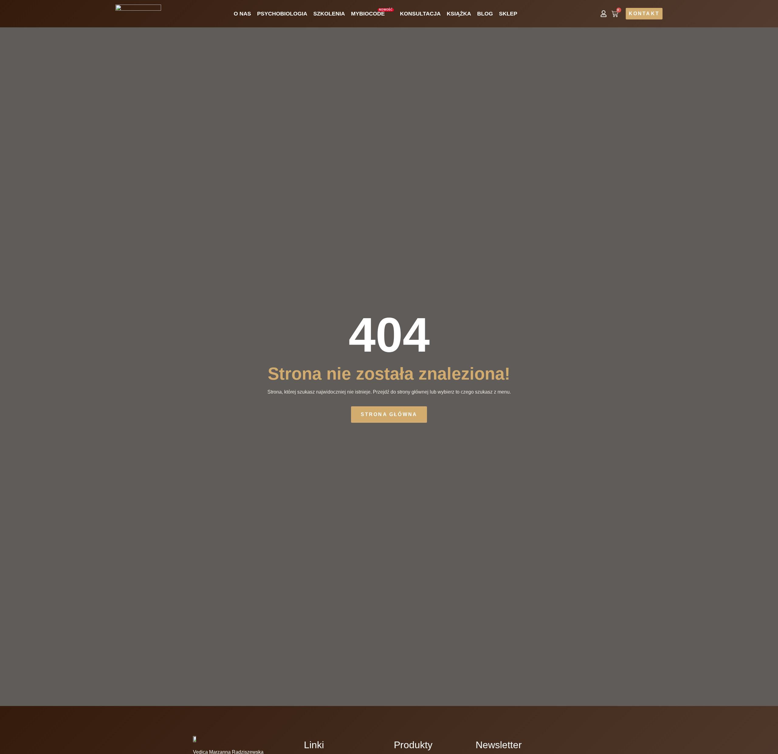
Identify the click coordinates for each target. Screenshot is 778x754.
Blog (485, 14)
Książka (459, 14)
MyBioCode (372, 12)
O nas (242, 14)
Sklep (508, 14)
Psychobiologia (282, 14)
